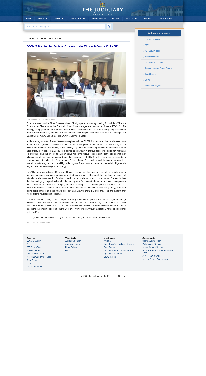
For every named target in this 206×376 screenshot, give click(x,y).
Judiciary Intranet (72, 244)
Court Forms (150, 74)
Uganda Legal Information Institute (119, 250)
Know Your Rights (153, 86)
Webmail (108, 241)
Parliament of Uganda (152, 244)
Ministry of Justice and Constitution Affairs (157, 251)
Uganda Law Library (113, 254)
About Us (42, 19)
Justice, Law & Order (151, 256)
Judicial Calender (73, 241)
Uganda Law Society (151, 241)
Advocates (131, 19)
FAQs (67, 250)
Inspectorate (99, 19)
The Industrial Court (154, 62)
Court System (78, 19)
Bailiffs (148, 19)
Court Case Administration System (119, 244)
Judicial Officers (152, 57)
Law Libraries (110, 257)
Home (28, 19)
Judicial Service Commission (155, 259)
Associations (165, 19)
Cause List (59, 19)
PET (146, 45)
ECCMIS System (152, 39)
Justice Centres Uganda (153, 247)
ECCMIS (115, 19)
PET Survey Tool (152, 51)
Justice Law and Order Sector (158, 68)
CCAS (147, 80)
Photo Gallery (71, 247)
